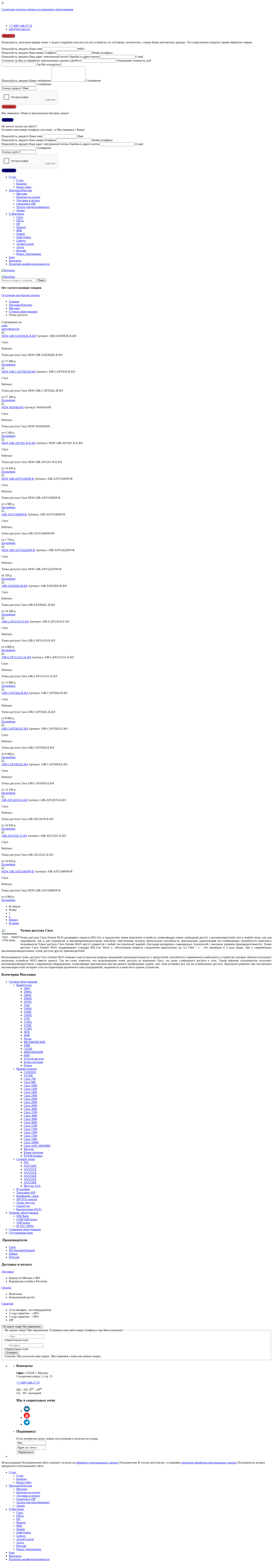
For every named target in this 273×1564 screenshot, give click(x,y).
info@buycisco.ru (19, 29)
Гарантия (7, 1303)
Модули (29, 1149)
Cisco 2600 (30, 1098)
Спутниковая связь (21, 1232)
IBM (19, 230)
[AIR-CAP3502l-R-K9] (2, 689)
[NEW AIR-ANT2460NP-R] (2, 868)
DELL (20, 220)
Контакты (15, 260)
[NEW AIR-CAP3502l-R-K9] (2, 368)
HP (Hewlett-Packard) (22, 1250)
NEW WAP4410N (12, 407)
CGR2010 (30, 1072)
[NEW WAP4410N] (2, 404)
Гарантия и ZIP (26, 203)
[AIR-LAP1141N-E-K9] (2, 618)
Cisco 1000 (30, 1085)
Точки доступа (25, 1202)
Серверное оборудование (25, 1229)
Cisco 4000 (30, 1122)
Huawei (21, 227)
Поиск (41, 280)
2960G (28, 991)
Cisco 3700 (30, 1112)
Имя (80, 136)
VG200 (28, 1075)
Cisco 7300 (30, 1129)
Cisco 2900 (30, 1105)
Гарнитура (23, 1206)
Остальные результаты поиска (20, 295)
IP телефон (23, 1189)
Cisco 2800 (30, 1102)
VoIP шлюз (23, 1222)
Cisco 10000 (31, 1142)
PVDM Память (33, 1155)
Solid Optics (23, 237)
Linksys (21, 240)
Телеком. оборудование (23, 1212)
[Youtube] (27, 1417)
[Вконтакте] (27, 1410)
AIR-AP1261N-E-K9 (14, 800)
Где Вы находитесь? (49, 64)
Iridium (13, 1253)
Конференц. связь (27, 1195)
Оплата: (6, 1287)
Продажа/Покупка (20, 190)
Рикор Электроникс (28, 253)
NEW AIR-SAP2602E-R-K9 (18, 335)
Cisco (19, 217)
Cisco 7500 (30, 1135)
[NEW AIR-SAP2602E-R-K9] (2, 332)
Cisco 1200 (30, 1088)
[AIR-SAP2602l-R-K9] (2, 582)
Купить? (7, 119)
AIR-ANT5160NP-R (14, 514)
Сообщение (93, 80)
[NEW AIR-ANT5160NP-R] (2, 475)
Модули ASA (32, 1185)
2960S (27, 995)
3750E (28, 1025)
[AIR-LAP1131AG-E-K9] (2, 653)
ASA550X (30, 1165)
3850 (27, 1031)
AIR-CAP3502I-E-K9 (14, 728)
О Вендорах (16, 213)
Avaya (20, 247)
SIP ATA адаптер (26, 1199)
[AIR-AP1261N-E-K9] (2, 796)
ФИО (81, 48)
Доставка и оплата (28, 200)
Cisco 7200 (30, 1125)
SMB (27, 1045)
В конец (14, 923)
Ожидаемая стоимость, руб (134, 60)
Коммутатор (24, 985)
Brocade (21, 250)
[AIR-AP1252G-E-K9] (2, 832)
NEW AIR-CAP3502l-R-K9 (18, 371)
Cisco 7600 (30, 1139)
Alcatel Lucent (25, 243)
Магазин (21, 193)
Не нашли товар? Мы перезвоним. (22, 1326)
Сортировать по (11, 322)
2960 (27, 988)
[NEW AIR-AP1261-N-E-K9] (2, 439)
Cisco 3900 (30, 1119)
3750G (28, 1021)
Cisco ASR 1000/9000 (37, 1145)
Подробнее (8, 364)
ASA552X (30, 1172)
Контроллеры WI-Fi (28, 1209)
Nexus (27, 1038)
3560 (27, 1005)
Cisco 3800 (30, 1115)
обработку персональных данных (97, 1462)
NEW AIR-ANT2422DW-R (18, 550)
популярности (10, 328)
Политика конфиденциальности (29, 264)
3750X (28, 1028)
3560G (28, 1008)
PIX (26, 1162)
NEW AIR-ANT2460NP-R (17, 871)
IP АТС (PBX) (25, 1226)
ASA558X (30, 1182)
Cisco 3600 (30, 1108)
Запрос (20, 210)
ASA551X (30, 1169)
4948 (27, 1035)
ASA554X (30, 1175)
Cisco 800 (30, 1082)
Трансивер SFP (25, 1192)
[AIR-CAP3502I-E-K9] (2, 725)
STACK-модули (34, 1058)
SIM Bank (22, 1216)
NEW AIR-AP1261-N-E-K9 (18, 443)
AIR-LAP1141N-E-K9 (15, 621)
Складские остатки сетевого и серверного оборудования (37, 9)
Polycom (14, 1257)
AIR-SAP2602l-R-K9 (14, 585)
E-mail (139, 56)
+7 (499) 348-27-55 (20, 25)
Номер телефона (102, 52)
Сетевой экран (25, 1159)
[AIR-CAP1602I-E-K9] (2, 761)
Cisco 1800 (30, 1092)
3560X (28, 1015)
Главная (14, 301)
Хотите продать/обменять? (33, 207)
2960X (28, 998)
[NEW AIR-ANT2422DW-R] (2, 546)
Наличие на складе (28, 197)
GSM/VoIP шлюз (26, 1219)
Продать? (8, 35)
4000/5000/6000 (33, 1052)
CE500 (28, 1048)
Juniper (20, 233)
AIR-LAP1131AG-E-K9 (16, 657)
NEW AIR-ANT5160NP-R (17, 478)
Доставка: (7, 1271)
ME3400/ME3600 (34, 1042)
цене (4, 325)
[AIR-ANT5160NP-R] (2, 511)
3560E (28, 1011)
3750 (27, 1018)
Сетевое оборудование (23, 311)
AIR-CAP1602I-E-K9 (14, 764)
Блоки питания (33, 1062)
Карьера (21, 183)
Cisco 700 (30, 1078)
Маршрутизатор (26, 1068)
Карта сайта (23, 187)
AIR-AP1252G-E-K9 (14, 835)
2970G (28, 1001)
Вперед (13, 919)
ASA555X (30, 1179)
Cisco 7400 (30, 1132)
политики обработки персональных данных (209, 1462)
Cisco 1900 (30, 1095)
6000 (27, 1055)
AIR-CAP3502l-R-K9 (15, 693)
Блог (12, 257)
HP (18, 223)
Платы (28, 1065)
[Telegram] (27, 1424)
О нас (12, 177)
